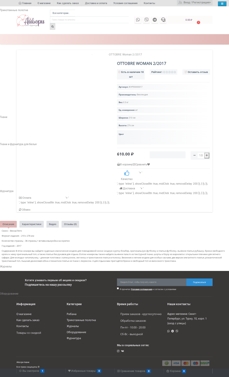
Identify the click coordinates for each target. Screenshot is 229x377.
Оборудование (76, 332)
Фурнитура (74, 338)
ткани (26, 362)
